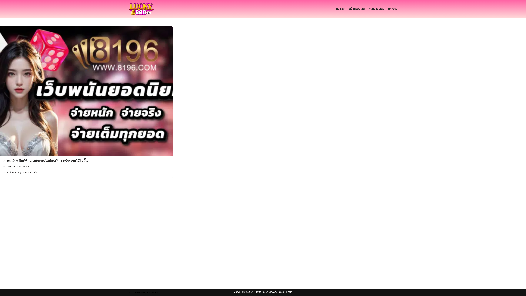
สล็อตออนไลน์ (357, 9)
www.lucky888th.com (281, 292)
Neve (130, 292)
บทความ (392, 9)
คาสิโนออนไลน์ (376, 9)
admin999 (10, 166)
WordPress (152, 292)
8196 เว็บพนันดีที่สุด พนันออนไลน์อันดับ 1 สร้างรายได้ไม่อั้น (45, 161)
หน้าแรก (340, 9)
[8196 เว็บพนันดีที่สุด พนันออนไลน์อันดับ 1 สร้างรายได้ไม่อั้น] (86, 91)
